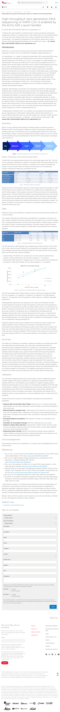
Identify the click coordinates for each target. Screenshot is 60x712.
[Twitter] (55, 655)
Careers (33, 625)
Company (6, 548)
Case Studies (27, 11)
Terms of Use (4, 654)
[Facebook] (46, 655)
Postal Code (7, 559)
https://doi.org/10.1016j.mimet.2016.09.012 (18, 462)
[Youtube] (58, 655)
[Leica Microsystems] (7, 709)
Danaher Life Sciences (52, 649)
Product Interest (8, 515)
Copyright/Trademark (51, 625)
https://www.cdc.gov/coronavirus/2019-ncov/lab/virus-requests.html (27, 472)
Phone (5, 543)
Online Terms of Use (51, 637)
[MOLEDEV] (15, 709)
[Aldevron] (24, 703)
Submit (53, 606)
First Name (6, 526)
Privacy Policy (44, 599)
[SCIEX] (32, 709)
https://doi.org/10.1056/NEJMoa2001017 (36, 456)
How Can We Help (8, 521)
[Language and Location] (56, 7)
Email (5, 537)
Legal (47, 633)
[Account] (52, 7)
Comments (6, 576)
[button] (19, 2)
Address (6, 565)
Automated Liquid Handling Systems (13, 505)
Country (5, 554)
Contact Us (34, 628)
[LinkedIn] (52, 655)
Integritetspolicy (50, 643)
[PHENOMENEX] (24, 709)
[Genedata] (32, 703)
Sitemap (48, 646)
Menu (5, 7)
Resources (9, 11)
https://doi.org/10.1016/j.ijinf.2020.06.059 (34, 466)
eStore (56, 2)
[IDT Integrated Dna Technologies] (49, 703)
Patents (48, 640)
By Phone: (6, 594)
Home (3, 11)
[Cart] (47, 7)
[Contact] (43, 7)
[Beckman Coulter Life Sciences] (6, 2)
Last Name (6, 532)
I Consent (13, 589)
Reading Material (18, 11)
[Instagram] (49, 655)
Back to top (54, 618)
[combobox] (32, 2)
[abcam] (15, 703)
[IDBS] (41, 703)
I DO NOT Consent (16, 596)
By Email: (6, 589)
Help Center (34, 635)
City (4, 570)
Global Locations (35, 632)
